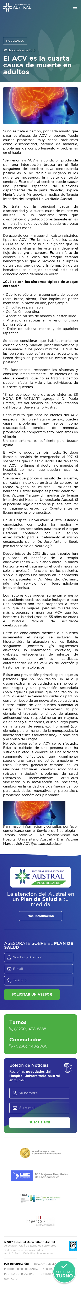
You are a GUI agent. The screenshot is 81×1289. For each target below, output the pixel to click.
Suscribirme (39, 1122)
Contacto (10, 1279)
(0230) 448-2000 (30, 1046)
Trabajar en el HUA (47, 1264)
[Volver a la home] (17, 9)
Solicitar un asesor (32, 994)
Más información (40, 916)
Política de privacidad (19, 1274)
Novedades (15, 41)
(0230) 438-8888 (29, 1029)
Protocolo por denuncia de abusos (28, 1269)
